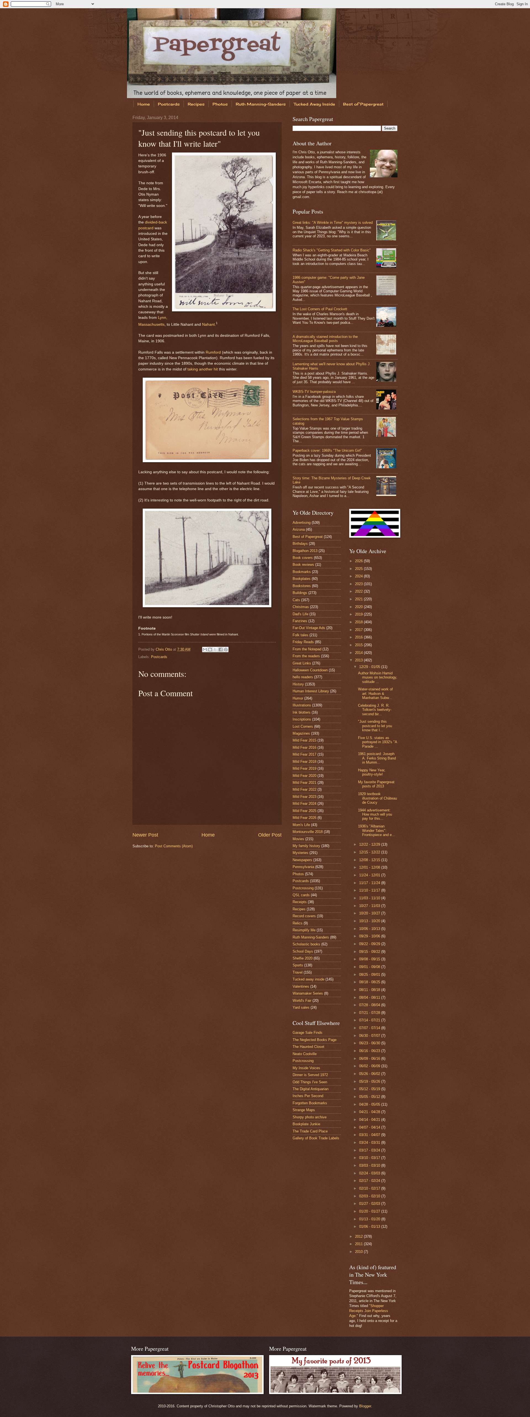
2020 (359, 607)
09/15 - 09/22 (370, 952)
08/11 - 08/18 (370, 990)
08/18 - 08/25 (370, 982)
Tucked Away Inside (314, 104)
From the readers (306, 656)
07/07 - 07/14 (370, 1028)
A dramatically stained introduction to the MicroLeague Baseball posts (325, 339)
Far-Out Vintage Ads (309, 628)
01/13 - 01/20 (370, 1219)
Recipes (196, 104)
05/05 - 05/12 (370, 1097)
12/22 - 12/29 (370, 844)
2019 (359, 614)
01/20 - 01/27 (370, 1211)
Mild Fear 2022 (304, 789)
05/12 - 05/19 (370, 1089)
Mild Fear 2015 (304, 740)
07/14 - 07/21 (370, 1020)
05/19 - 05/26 (370, 1081)
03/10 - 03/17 (370, 1158)
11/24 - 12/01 (370, 875)
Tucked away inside (308, 979)
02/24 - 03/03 (370, 1173)
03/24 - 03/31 (370, 1142)
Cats (296, 600)
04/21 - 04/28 (370, 1112)
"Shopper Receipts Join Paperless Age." (368, 1311)
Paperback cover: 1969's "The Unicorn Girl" (327, 450)
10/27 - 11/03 (370, 906)
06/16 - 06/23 (370, 1051)
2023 (359, 584)
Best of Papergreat (363, 104)
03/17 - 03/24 (370, 1150)
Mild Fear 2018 (304, 761)
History (298, 684)
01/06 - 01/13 (370, 1226)
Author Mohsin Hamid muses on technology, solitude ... (377, 677)
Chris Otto (164, 649)
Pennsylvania (303, 867)
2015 (359, 645)
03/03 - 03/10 (370, 1165)
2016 (359, 637)
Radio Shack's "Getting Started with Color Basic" (332, 250)
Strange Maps (304, 1110)
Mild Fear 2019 (304, 768)
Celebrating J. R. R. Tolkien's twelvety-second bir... (374, 709)
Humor (298, 698)
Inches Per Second (308, 1096)
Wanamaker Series (308, 993)
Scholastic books (306, 944)
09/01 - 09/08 (370, 967)
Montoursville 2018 (308, 832)
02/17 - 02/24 (370, 1181)
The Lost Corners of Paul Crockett (320, 309)
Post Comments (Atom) (174, 846)
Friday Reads (303, 642)
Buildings (300, 593)
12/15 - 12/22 (370, 852)
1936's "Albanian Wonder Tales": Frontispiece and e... (376, 830)
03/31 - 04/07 (370, 1135)
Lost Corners (303, 726)
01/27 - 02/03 (370, 1204)
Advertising (302, 522)
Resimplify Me (304, 930)
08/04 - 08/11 (370, 997)
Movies (298, 839)
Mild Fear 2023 (304, 797)
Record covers (304, 916)
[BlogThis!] (210, 649)
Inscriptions (302, 719)
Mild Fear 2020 (304, 776)
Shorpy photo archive (310, 1117)
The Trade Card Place (310, 1131)
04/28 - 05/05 (370, 1104)
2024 (359, 576)
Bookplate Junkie (306, 1124)
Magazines (301, 733)
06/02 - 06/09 (370, 1066)
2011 (359, 1244)
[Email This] (205, 649)
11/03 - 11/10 (370, 898)
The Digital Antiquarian (310, 1089)
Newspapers (302, 860)
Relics (298, 923)
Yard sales (301, 1007)
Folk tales (300, 635)
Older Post (270, 835)
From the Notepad (307, 649)
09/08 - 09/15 (370, 959)
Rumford (213, 352)
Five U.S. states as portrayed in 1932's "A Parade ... (377, 742)
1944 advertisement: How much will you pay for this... (375, 814)
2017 (359, 630)
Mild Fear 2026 (304, 818)
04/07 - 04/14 (370, 1127)
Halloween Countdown (310, 670)
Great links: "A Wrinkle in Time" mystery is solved (333, 222)
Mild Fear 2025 (304, 811)
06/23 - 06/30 (370, 1043)
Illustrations (302, 705)
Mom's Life (301, 825)
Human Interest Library (311, 691)
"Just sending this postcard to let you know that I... (375, 725)
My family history (306, 846)
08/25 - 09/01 (370, 974)
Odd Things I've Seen (310, 1082)
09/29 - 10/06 (370, 936)
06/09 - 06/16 (370, 1058)
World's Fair (302, 1000)
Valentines (301, 986)
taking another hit (202, 369)
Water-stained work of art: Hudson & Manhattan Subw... (375, 693)
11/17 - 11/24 (370, 883)
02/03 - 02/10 (370, 1196)
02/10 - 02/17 (370, 1188)
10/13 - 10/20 (370, 921)
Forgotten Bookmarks (310, 1103)
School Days (303, 951)
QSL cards (301, 895)
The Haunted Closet (308, 1047)
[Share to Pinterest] (226, 649)
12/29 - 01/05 (370, 667)
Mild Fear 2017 (304, 754)
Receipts (300, 902)
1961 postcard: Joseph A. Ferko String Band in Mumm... (377, 758)
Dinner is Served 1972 (310, 1075)
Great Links (302, 663)
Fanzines (300, 621)
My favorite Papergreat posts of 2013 (376, 784)
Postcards (169, 104)
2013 (359, 660)
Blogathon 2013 (305, 551)
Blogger (365, 1406)
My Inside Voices (306, 1068)
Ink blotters (302, 712)
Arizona (299, 529)
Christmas (301, 607)
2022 (359, 591)
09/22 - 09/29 (370, 944)
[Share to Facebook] (220, 649)
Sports (298, 965)
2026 (359, 561)
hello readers (303, 677)
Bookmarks (302, 572)
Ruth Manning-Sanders (261, 104)
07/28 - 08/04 (370, 1005)
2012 (359, 1236)
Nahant (208, 324)
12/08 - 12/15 (370, 860)
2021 (359, 599)
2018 (359, 622)
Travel (298, 972)
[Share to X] (215, 649)
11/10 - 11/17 (370, 890)
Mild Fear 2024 (304, 803)
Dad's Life (300, 614)
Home (143, 104)
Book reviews (303, 564)
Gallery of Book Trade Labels (316, 1138)
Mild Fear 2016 (304, 747)
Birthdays (300, 543)
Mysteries (300, 853)
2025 (359, 569)
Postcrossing (303, 888)
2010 (359, 1252)
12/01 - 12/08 (370, 867)
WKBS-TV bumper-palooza (314, 392)
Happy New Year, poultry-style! (371, 772)
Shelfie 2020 (302, 958)
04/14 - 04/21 (370, 1120)
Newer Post (145, 835)
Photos (220, 104)
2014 (359, 653)
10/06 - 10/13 (370, 929)
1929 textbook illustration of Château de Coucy (377, 798)
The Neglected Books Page (314, 1040)
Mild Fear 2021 (304, 782)
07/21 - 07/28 (370, 1013)
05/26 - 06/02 (370, 1074)
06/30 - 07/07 (370, 1036)
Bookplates (302, 579)
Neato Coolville (305, 1054)
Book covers (303, 558)
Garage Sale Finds (307, 1032)
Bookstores (302, 586)
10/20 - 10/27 (370, 913)
